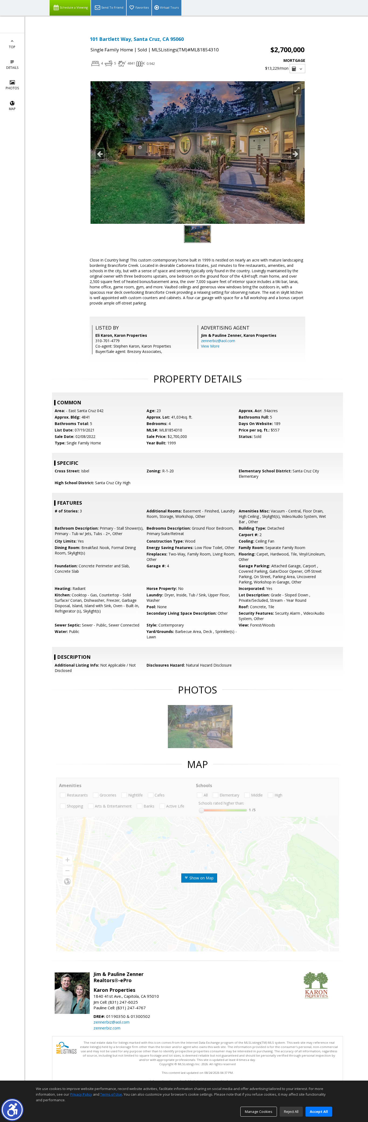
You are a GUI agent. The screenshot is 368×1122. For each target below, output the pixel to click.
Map (12, 109)
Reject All (291, 1111)
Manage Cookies (258, 1111)
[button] (12, 1109)
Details (12, 67)
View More (210, 346)
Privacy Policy (81, 1094)
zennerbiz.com (106, 1028)
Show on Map (201, 877)
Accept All (319, 1111)
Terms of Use (111, 1094)
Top (12, 47)
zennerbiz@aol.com (218, 340)
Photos (12, 88)
